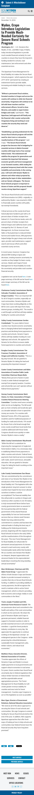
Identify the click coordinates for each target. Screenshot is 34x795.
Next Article (17, 757)
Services (10, 778)
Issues (26, 773)
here (24, 277)
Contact (21, 778)
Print (4, 746)
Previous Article (17, 761)
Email (11, 746)
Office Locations (16, 782)
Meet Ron (7, 773)
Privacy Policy (17, 793)
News (3, 18)
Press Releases (11, 18)
